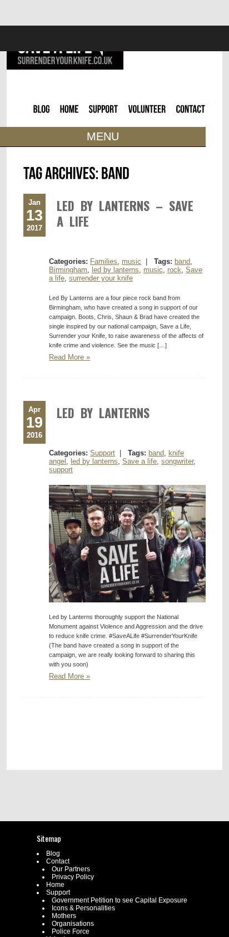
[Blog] (8, 151)
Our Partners (71, 869)
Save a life (139, 461)
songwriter (177, 461)
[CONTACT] (191, 112)
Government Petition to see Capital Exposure (119, 900)
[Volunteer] (19, 184)
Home (55, 885)
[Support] (14, 173)
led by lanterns (115, 270)
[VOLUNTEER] (147, 112)
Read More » (69, 357)
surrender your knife (101, 278)
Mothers (64, 916)
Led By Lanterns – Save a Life (125, 213)
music (131, 261)
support (61, 469)
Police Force (70, 931)
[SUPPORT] (103, 112)
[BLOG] (41, 112)
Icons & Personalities (83, 908)
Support (102, 453)
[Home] (9, 162)
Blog (53, 853)
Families (103, 261)
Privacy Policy (73, 877)
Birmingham (68, 270)
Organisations (73, 924)
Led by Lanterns (103, 412)
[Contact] (14, 194)
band (182, 261)
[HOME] (69, 112)
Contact (57, 861)
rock (174, 270)
